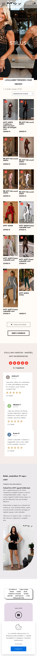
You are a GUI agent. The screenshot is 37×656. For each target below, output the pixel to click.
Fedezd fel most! (18, 67)
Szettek (26, 594)
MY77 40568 (8, 226)
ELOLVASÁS (18, 644)
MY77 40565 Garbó (24, 294)
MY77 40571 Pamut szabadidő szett (26, 260)
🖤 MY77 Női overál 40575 (26, 161)
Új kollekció (13, 589)
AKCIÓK (10, 596)
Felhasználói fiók (18, 598)
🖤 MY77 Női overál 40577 (26, 193)
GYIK (28, 596)
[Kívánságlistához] (16, 107)
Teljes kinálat (24, 589)
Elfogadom (18, 649)
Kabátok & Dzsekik (15, 594)
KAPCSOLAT (19, 596)
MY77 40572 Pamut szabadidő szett (10, 310)
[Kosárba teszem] (16, 101)
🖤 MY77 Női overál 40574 (10, 160)
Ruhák (12, 592)
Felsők (19, 592)
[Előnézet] (16, 109)
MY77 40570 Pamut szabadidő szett (10, 259)
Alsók (25, 592)
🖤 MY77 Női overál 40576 (10, 192)
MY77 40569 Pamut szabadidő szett (26, 226)
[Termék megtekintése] (16, 104)
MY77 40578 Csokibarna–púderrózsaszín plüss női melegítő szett (9, 125)
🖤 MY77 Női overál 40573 (26, 123)
